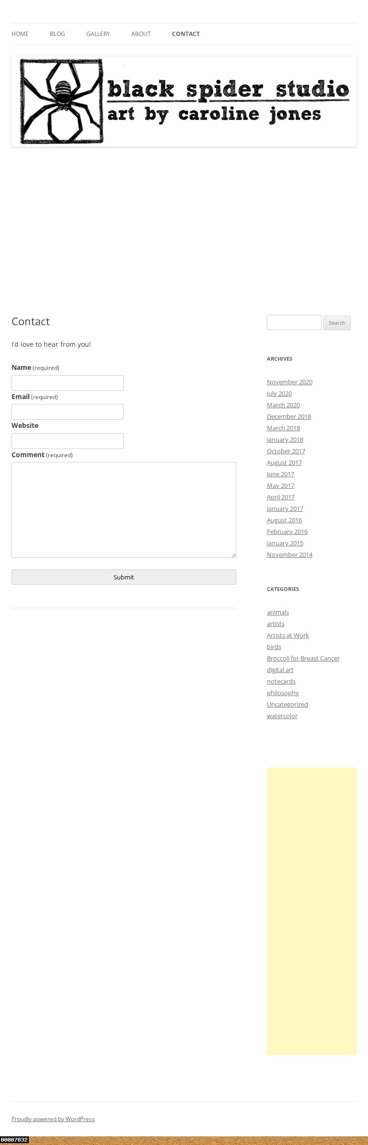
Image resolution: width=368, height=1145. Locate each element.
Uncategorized (287, 704)
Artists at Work (288, 635)
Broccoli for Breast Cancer (303, 658)
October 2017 (286, 451)
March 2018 (283, 428)
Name (35, 367)
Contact (186, 34)
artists (276, 623)
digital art (280, 669)
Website (25, 425)
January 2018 (285, 439)
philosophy (283, 692)
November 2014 (289, 554)
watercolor (282, 715)
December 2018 (289, 416)
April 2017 (281, 497)
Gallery (98, 34)
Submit (124, 577)
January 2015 (285, 543)
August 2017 (284, 462)
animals (278, 612)
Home (20, 34)
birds (274, 646)
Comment (42, 454)
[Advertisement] (184, 231)
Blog (57, 34)
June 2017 (280, 474)
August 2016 (284, 520)
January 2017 (285, 508)
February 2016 (287, 531)
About (141, 34)
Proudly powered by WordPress (53, 1119)
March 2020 (283, 405)
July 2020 (279, 393)
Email (35, 396)
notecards (281, 681)
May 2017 (280, 485)
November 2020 (289, 382)
